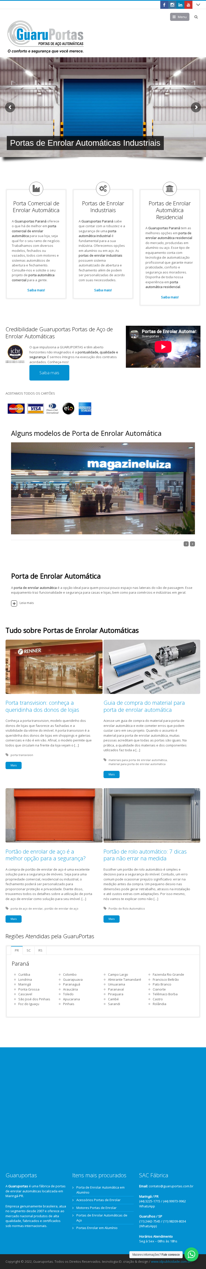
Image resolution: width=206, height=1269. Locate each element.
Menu (182, 17)
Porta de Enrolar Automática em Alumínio (100, 1190)
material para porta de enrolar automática (137, 764)
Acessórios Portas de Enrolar (98, 1200)
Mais (14, 765)
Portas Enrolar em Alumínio (97, 1228)
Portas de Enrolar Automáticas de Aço (101, 1218)
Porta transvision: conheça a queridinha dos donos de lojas (42, 706)
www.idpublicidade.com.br (171, 1261)
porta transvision (22, 755)
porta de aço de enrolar (27, 908)
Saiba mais (49, 372)
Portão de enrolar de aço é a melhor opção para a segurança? (46, 855)
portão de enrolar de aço (61, 908)
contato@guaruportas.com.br (171, 1186)
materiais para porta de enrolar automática (138, 760)
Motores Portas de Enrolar (96, 1207)
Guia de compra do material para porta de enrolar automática (144, 706)
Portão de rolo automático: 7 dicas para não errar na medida (145, 855)
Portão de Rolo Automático (127, 908)
